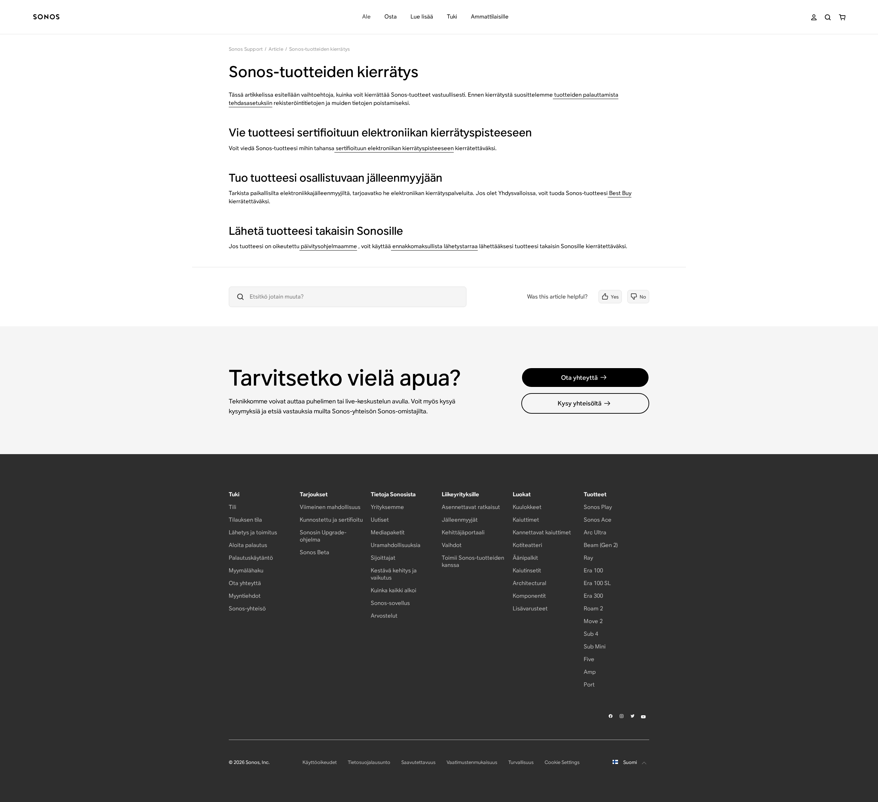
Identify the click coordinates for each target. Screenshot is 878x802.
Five (589, 659)
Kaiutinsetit (527, 570)
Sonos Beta (314, 552)
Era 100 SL (597, 583)
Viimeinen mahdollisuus (330, 507)
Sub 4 (591, 633)
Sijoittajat (383, 557)
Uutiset (380, 519)
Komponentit (529, 595)
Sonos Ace (598, 519)
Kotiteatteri (527, 545)
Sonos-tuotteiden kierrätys (319, 49)
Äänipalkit (525, 557)
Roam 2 (593, 608)
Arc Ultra (595, 532)
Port (589, 684)
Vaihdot (452, 545)
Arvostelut (384, 615)
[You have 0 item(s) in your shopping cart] (842, 17)
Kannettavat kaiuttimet (542, 532)
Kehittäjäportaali (463, 532)
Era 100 (593, 570)
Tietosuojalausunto (369, 762)
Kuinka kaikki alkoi (393, 590)
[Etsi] (828, 17)
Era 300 (593, 595)
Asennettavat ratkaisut (471, 507)
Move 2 (593, 621)
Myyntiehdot (245, 595)
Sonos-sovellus (390, 603)
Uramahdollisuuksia (395, 545)
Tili (232, 507)
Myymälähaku (246, 570)
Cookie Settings (562, 762)
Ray (588, 557)
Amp (590, 672)
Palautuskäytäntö (251, 557)
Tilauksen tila (245, 519)
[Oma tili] (814, 17)
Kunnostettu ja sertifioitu (331, 519)
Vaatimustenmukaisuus (472, 762)
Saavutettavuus (418, 762)
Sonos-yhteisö (247, 608)
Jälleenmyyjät (460, 519)
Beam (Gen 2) (601, 545)
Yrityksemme (387, 507)
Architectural (529, 583)
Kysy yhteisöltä (580, 403)
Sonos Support (246, 49)
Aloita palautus (248, 545)
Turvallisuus (521, 762)
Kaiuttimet (526, 519)
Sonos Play (598, 507)
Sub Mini (595, 646)
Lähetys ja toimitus (253, 532)
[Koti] (46, 17)
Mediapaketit (388, 532)
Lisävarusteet (530, 608)
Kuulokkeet (527, 507)
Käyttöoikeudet (319, 762)
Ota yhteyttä (579, 377)
